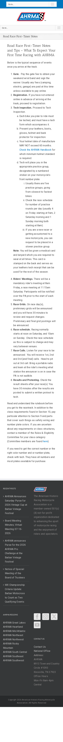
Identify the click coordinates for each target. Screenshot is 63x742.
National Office (42, 650)
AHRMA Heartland (13, 626)
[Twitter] (54, 616)
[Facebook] (37, 616)
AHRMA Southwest (13, 660)
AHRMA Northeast (13, 635)
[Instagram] (45, 616)
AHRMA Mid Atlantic (14, 631)
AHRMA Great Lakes (14, 622)
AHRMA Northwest (13, 639)
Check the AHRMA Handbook (35, 149)
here (45, 441)
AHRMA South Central (15, 652)
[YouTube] (37, 625)
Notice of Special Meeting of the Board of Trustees (15, 573)
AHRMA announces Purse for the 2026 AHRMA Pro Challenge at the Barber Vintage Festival (15, 551)
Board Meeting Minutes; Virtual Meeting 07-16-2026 (13, 527)
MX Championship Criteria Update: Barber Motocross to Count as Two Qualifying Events (15, 593)
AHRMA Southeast (13, 656)
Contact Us (40, 646)
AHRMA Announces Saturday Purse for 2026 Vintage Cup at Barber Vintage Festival (16, 505)
